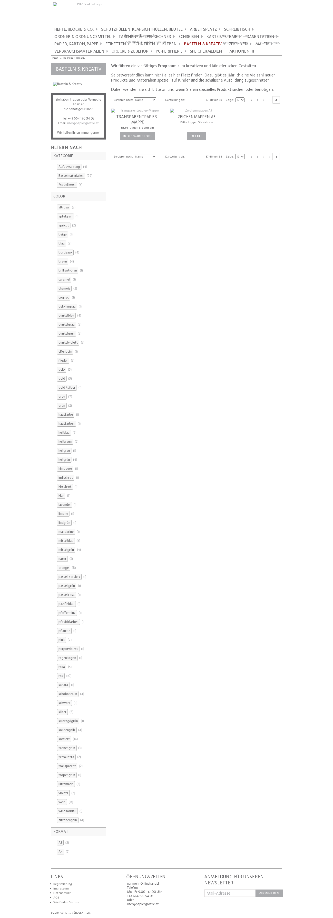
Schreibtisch (237, 29)
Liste (198, 99)
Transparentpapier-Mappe (137, 119)
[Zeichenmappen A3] (196, 111)
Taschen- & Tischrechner (144, 36)
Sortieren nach (123, 100)
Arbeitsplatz (203, 29)
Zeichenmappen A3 (196, 116)
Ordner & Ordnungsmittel (82, 36)
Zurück (251, 100)
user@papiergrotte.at (83, 123)
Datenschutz (62, 893)
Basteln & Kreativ (203, 43)
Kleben (169, 43)
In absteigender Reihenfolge (160, 99)
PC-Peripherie (169, 51)
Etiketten (116, 43)
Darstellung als (174, 100)
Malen (262, 43)
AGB (56, 897)
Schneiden (144, 43)
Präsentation (259, 36)
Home (54, 58)
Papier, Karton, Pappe (76, 43)
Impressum (61, 888)
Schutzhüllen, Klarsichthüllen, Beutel (142, 29)
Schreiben (188, 36)
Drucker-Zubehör (130, 51)
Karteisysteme (221, 36)
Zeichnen (238, 43)
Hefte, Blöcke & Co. (74, 29)
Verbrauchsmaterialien (79, 51)
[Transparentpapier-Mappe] (137, 111)
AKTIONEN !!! (241, 51)
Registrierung (62, 884)
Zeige (229, 100)
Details (196, 136)
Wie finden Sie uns (66, 902)
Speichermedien (206, 51)
